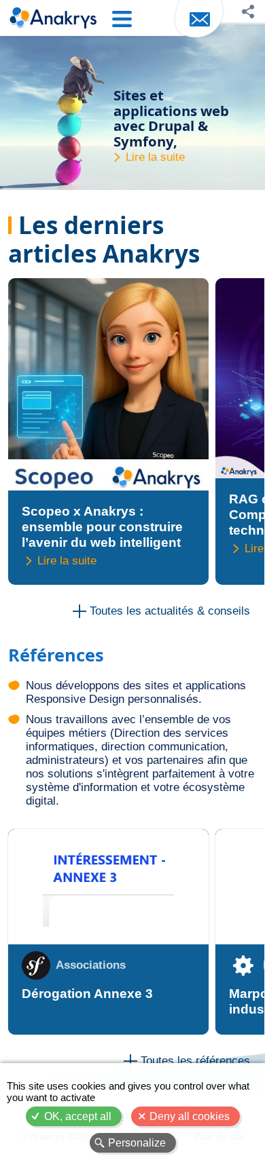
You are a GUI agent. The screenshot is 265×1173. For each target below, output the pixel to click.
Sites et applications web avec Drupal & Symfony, (171, 118)
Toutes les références (195, 1060)
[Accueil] (52, 19)
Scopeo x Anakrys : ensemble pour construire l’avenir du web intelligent (102, 527)
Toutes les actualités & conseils (170, 610)
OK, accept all (77, 1116)
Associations (91, 965)
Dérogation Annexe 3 (87, 993)
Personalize (137, 1143)
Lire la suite (155, 157)
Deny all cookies (189, 1116)
